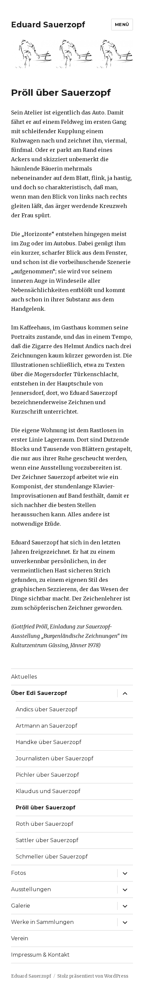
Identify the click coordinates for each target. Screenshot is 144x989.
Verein (19, 938)
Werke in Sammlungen (42, 922)
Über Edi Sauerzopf (39, 693)
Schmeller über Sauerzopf (52, 856)
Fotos (18, 873)
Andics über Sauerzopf (46, 709)
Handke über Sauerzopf (48, 742)
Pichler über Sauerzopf (47, 775)
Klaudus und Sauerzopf (48, 791)
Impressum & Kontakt (40, 955)
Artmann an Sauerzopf (46, 726)
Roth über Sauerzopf (44, 824)
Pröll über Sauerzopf (45, 807)
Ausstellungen (31, 889)
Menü (122, 24)
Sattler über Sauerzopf (47, 840)
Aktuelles (24, 677)
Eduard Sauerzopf (48, 24)
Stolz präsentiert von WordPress (92, 976)
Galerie (20, 906)
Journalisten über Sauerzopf (54, 758)
